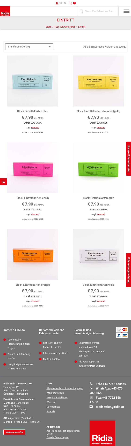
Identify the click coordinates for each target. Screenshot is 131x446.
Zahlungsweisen (55, 393)
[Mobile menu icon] (126, 11)
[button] (72, 5)
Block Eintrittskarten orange (33, 284)
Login (62, 3)
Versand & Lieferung (57, 397)
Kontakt (51, 411)
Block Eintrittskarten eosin (33, 198)
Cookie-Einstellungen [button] (58, 437)
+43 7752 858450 (114, 384)
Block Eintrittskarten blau (32, 111)
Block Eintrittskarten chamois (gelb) (98, 111)
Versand (35, 127)
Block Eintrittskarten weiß (98, 284)
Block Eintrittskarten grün (98, 198)
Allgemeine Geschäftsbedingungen (65, 388)
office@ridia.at (114, 407)
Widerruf (51, 402)
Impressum (22, 393)
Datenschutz (53, 406)
